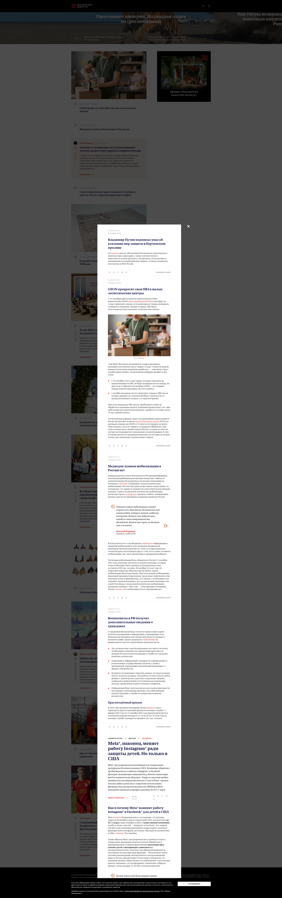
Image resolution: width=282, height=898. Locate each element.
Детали (132, 738)
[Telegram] (122, 272)
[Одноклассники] (113, 272)
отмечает (119, 834)
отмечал (118, 590)
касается (115, 253)
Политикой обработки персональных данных (142, 891)
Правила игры (114, 230)
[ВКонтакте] (109, 272)
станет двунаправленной (139, 302)
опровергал (147, 544)
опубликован (149, 640)
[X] (117, 272)
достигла (117, 818)
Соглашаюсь (194, 884)
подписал (150, 708)
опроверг (123, 484)
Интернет (147, 738)
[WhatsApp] (126, 272)
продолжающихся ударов (147, 422)
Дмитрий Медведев (125, 531)
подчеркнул (131, 495)
